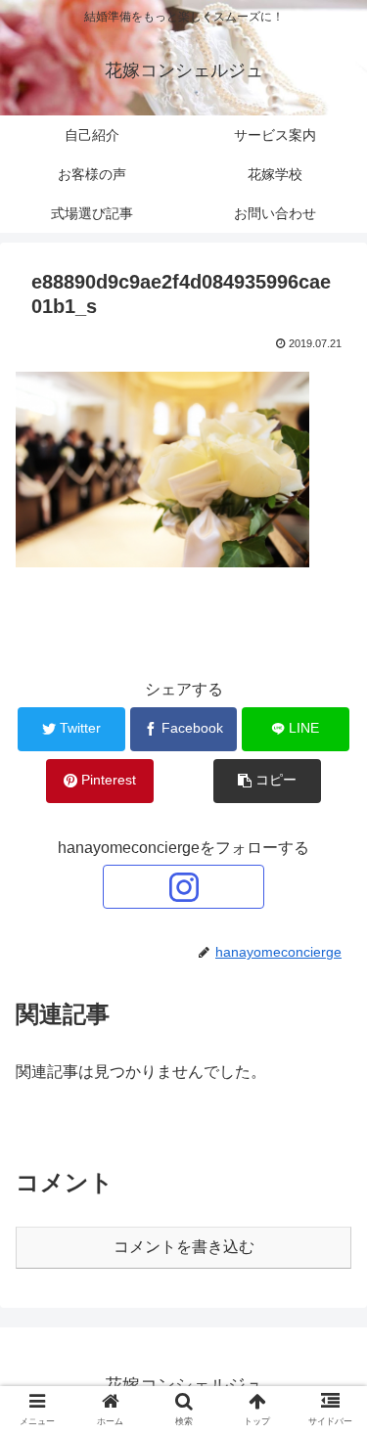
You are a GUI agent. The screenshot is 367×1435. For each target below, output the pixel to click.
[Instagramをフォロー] (183, 887)
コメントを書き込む (184, 1246)
